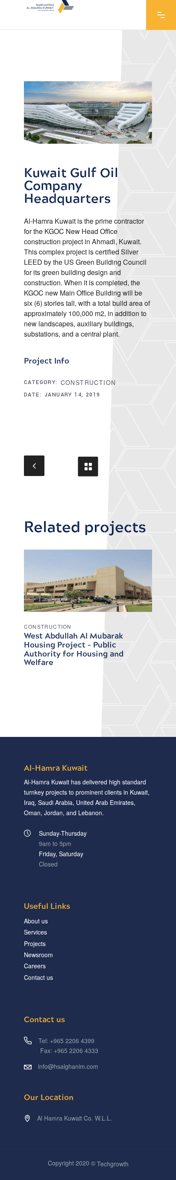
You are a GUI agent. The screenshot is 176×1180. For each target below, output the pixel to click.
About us (36, 921)
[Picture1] (88, 112)
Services (35, 932)
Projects (35, 943)
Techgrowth (113, 1164)
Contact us (38, 977)
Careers (35, 966)
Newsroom (38, 954)
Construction (88, 382)
